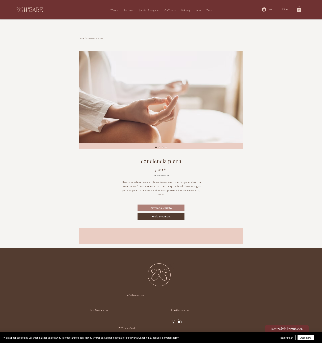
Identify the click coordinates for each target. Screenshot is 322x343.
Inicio (81, 38)
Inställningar (286, 337)
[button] (128, 10)
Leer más (161, 194)
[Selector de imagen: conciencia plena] (156, 147)
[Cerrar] (318, 337)
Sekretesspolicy (170, 337)
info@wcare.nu (135, 295)
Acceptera (305, 337)
